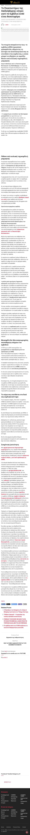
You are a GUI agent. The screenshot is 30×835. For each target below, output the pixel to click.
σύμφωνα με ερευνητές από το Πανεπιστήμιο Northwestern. (12, 231)
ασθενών (6, 480)
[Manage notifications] (27, 832)
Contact (24, 827)
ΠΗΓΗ (2, 601)
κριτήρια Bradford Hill (15, 470)
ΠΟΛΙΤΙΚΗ (13, 799)
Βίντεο (3, 797)
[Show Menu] (1, 2)
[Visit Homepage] (15, 2)
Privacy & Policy (16, 827)
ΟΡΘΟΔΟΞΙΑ (14, 797)
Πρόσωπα (13, 800)
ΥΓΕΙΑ (22, 803)
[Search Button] (28, 2)
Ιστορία (3, 802)
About (2, 827)
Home (2, 5)
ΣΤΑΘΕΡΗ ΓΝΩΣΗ (23, 795)
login (6, 651)
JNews (6, 830)
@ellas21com (7, 782)
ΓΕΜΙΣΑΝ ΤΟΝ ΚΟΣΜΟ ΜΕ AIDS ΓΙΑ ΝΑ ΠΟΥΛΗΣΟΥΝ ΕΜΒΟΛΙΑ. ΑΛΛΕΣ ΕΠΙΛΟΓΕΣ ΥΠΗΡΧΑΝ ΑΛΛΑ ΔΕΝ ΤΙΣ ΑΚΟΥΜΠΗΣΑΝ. (15, 621)
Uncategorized (5, 795)
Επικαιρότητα (8, 5)
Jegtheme (4, 831)
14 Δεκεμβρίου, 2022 (15, 24)
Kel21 (7, 24)
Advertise (8, 827)
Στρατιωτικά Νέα (24, 799)
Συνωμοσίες (24, 801)
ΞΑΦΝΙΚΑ (13, 795)
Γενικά (2, 799)
